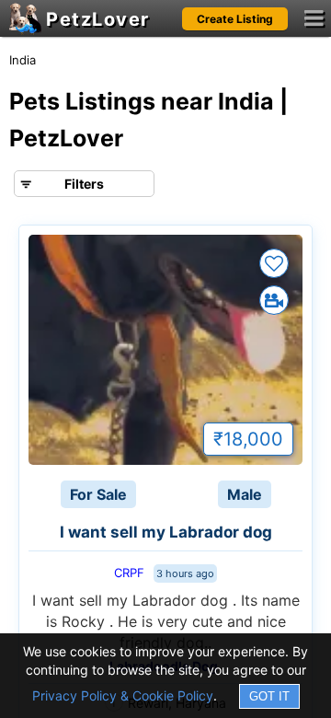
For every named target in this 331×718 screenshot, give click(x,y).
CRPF (129, 572)
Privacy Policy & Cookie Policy (122, 695)
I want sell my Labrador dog (166, 532)
